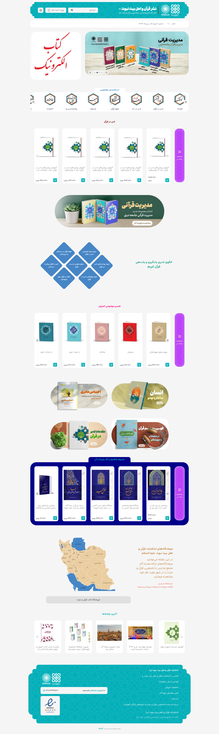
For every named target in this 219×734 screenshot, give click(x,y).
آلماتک (100, 728)
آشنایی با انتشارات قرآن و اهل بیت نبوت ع (160, 676)
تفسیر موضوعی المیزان (109, 306)
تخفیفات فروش (171, 687)
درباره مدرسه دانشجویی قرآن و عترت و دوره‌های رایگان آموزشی (151, 704)
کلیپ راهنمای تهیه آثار (168, 693)
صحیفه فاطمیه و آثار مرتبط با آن (109, 459)
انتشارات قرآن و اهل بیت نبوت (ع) (163, 670)
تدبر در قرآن (109, 122)
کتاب (173, 23)
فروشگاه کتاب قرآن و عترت (88, 599)
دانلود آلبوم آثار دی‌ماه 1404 (151, 23)
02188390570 (51, 690)
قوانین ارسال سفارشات (168, 681)
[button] (106, 73)
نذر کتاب (174, 698)
